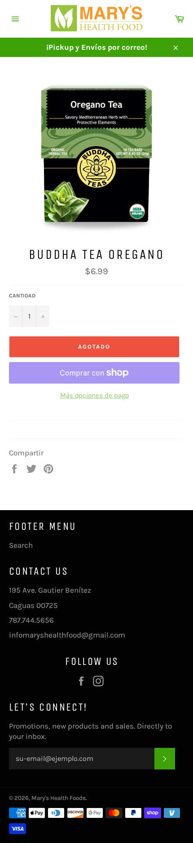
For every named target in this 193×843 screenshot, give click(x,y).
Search (21, 545)
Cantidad (22, 296)
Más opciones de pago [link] (94, 395)
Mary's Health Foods (58, 798)
